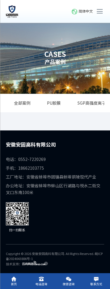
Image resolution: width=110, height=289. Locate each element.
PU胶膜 (54, 103)
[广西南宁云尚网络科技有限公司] (35, 263)
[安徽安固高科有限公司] (12, 11)
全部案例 (22, 103)
